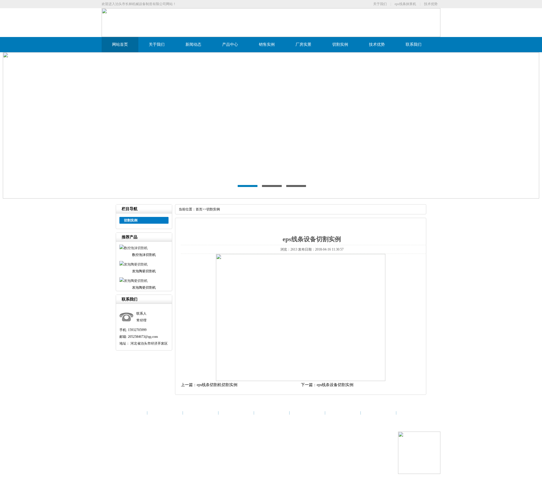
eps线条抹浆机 (405, 4)
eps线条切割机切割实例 (217, 385)
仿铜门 (280, 461)
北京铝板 (126, 461)
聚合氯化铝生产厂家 (301, 461)
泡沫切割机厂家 (199, 447)
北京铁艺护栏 (327, 461)
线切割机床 (265, 461)
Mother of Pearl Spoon (219, 461)
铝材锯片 (196, 461)
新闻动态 (193, 44)
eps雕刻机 (181, 461)
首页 (199, 209)
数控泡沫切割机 (150, 447)
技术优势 (431, 4)
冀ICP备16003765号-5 (209, 434)
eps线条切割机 (222, 447)
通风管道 (166, 461)
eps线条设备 (128, 447)
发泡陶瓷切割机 (175, 447)
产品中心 (230, 44)
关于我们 (380, 4)
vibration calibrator (146, 461)
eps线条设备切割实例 (335, 385)
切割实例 (340, 44)
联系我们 (413, 44)
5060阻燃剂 (346, 461)
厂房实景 (303, 44)
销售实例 (267, 44)
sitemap (239, 447)
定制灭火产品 (246, 461)
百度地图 (252, 447)
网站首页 (120, 44)
